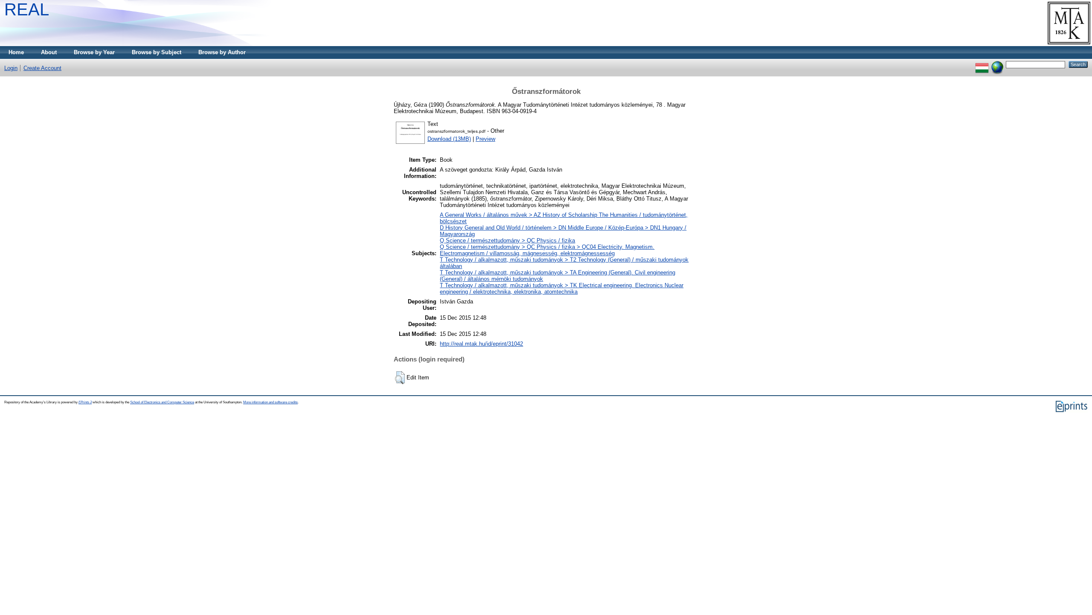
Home (16, 52)
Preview (485, 139)
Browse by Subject (156, 52)
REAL (26, 9)
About (49, 52)
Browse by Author (222, 52)
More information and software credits (270, 402)
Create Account (42, 68)
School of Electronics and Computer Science (162, 402)
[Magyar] (982, 64)
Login (10, 68)
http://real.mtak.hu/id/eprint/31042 (481, 344)
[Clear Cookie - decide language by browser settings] (997, 64)
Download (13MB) (449, 139)
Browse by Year (94, 52)
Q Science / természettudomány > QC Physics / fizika (507, 240)
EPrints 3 (85, 402)
